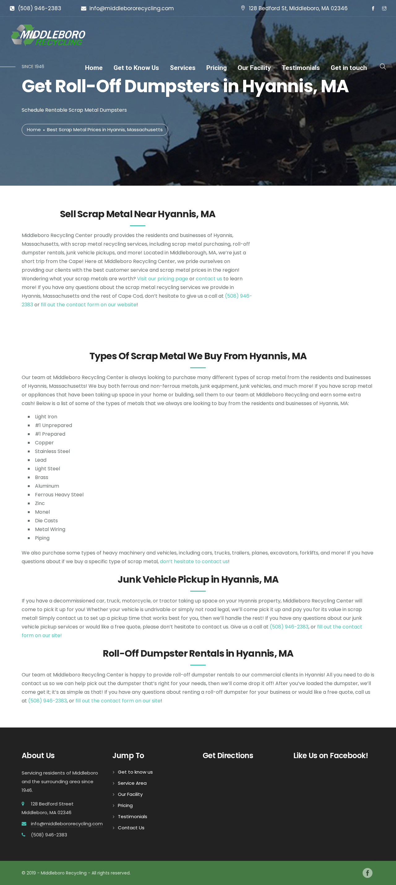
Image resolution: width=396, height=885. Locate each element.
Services (183, 67)
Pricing (216, 67)
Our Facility (254, 67)
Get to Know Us (136, 67)
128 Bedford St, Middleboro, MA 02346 (298, 8)
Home (94, 67)
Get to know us (135, 772)
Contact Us (131, 827)
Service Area (132, 783)
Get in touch (349, 67)
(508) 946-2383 (39, 8)
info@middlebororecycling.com (131, 8)
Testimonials (301, 67)
